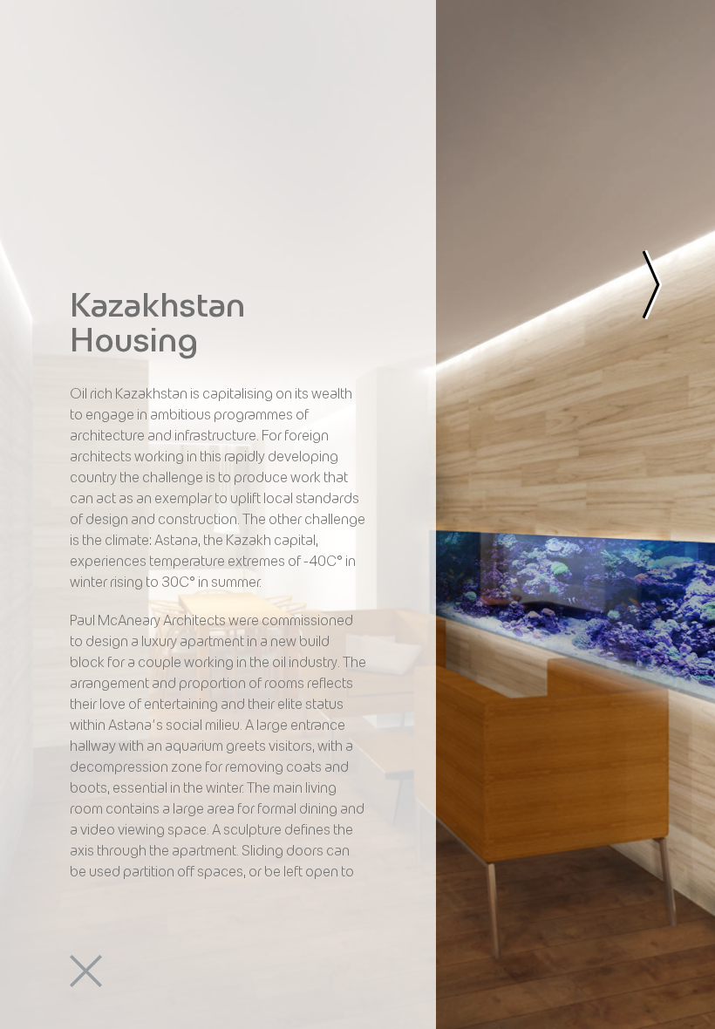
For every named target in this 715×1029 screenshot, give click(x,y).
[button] (87, 91)
